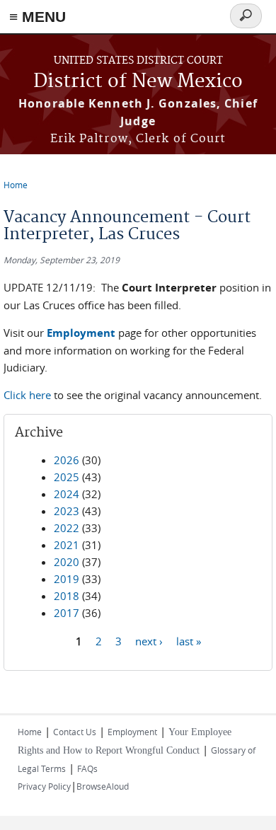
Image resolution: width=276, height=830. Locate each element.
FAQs (87, 768)
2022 (66, 528)
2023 (66, 511)
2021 (66, 545)
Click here (27, 395)
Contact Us (74, 731)
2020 (66, 562)
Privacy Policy (44, 786)
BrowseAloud (102, 786)
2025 (66, 477)
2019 (66, 579)
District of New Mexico (138, 81)
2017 (66, 613)
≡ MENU (37, 16)
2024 (66, 494)
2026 (66, 460)
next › (149, 640)
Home (16, 184)
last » (188, 640)
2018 (66, 596)
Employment (132, 731)
